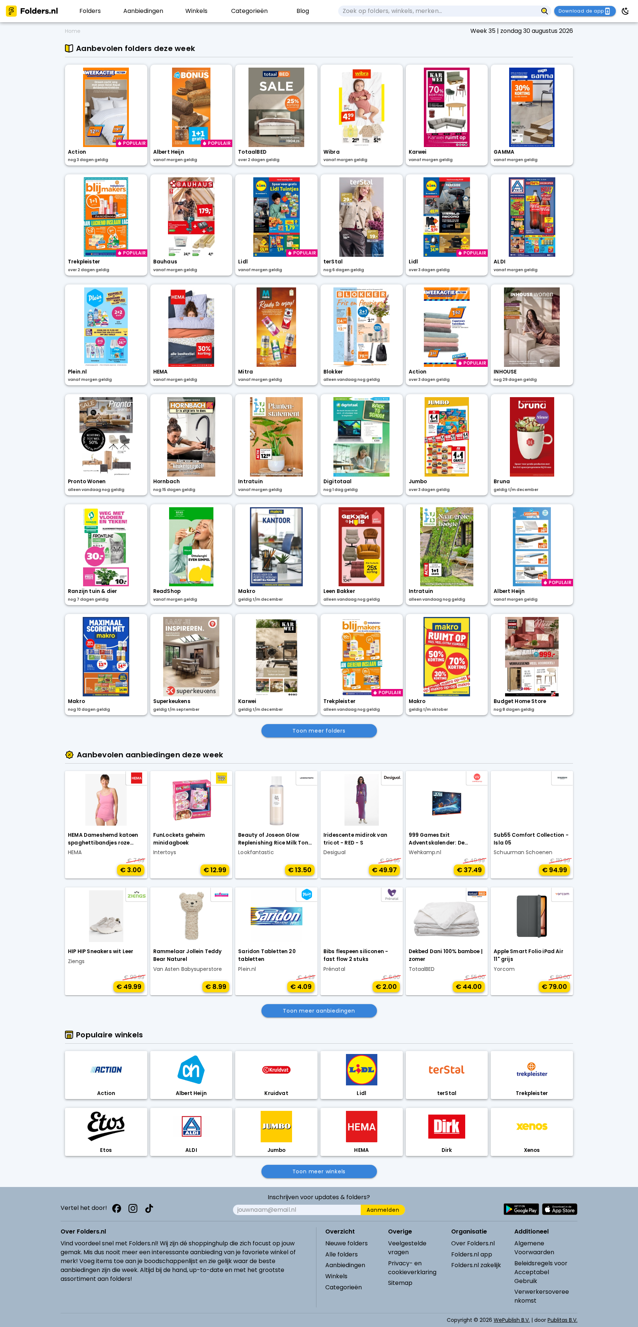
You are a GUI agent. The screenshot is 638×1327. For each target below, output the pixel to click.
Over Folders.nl (473, 1243)
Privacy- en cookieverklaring (412, 1267)
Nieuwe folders (346, 1243)
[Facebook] (116, 1208)
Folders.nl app (471, 1254)
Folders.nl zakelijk (476, 1265)
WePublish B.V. (512, 1320)
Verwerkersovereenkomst (541, 1296)
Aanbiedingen (345, 1265)
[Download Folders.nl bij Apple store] (559, 1209)
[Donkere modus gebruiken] (625, 11)
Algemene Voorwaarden (534, 1247)
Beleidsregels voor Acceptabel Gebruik (540, 1272)
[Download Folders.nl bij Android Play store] (521, 1209)
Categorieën (343, 1287)
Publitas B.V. (562, 1320)
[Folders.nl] (32, 11)
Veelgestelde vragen (407, 1247)
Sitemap (400, 1283)
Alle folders (341, 1254)
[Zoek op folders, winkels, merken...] (545, 11)
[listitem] (90, 11)
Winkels (336, 1276)
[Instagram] (133, 1208)
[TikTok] (149, 1208)
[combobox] (438, 11)
